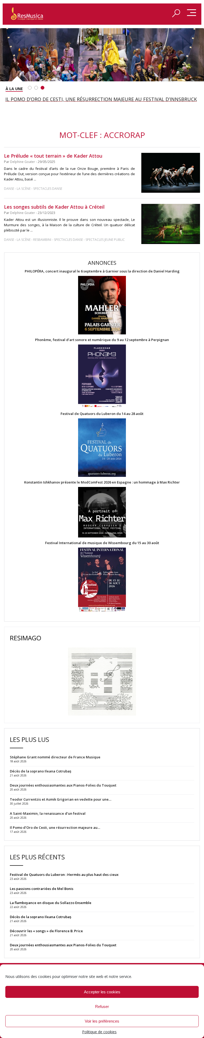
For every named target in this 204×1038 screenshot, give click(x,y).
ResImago (25, 637)
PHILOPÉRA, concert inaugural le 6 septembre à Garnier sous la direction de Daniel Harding (102, 271)
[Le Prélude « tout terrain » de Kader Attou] (170, 173)
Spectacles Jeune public (105, 239)
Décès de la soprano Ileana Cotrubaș (40, 916)
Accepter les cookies (102, 992)
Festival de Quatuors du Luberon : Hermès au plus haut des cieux (64, 874)
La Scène (24, 188)
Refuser (102, 1006)
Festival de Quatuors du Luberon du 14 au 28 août (102, 414)
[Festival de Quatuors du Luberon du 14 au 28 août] (102, 448)
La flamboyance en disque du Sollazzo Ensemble (50, 902)
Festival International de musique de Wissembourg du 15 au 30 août (102, 543)
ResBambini (42, 239)
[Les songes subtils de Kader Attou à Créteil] (170, 224)
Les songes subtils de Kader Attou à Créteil (54, 207)
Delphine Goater (22, 161)
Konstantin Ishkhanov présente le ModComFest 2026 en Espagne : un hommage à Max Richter (102, 482)
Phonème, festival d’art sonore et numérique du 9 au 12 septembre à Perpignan (102, 340)
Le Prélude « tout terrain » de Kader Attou (53, 156)
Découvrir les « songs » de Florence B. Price (47, 930)
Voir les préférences (102, 1021)
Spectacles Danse (47, 188)
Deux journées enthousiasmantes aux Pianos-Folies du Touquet (63, 945)
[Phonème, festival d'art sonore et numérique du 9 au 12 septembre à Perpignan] (102, 376)
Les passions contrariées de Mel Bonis (41, 888)
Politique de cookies (99, 1031)
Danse (9, 188)
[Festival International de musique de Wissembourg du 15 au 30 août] (102, 580)
